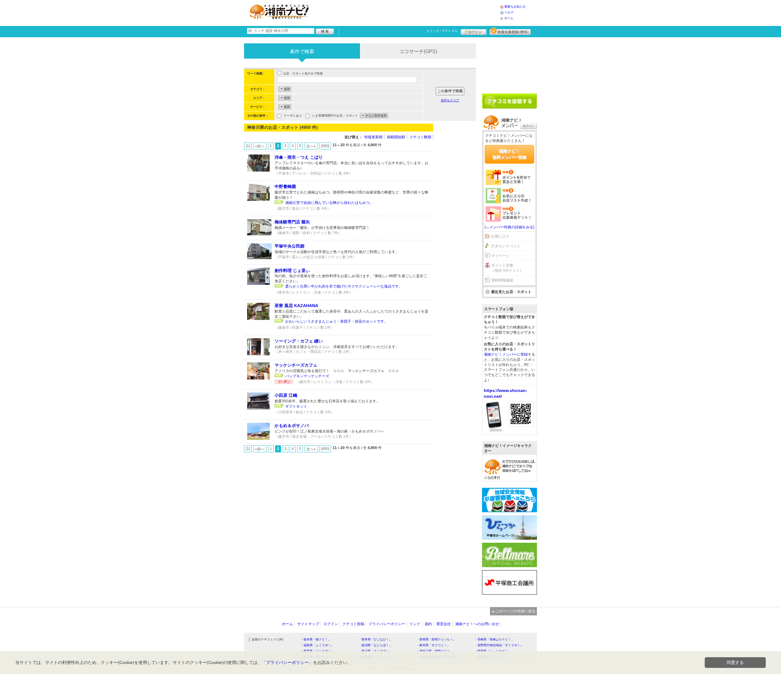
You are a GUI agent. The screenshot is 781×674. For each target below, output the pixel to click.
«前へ (260, 146)
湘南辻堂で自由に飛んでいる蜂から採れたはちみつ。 (329, 203)
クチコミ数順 (420, 137)
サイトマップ (308, 624)
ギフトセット (296, 406)
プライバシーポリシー (387, 624)
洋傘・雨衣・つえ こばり (299, 157)
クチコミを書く (509, 101)
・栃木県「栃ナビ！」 (316, 639)
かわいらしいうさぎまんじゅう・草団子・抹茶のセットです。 (336, 321)
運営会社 (443, 624)
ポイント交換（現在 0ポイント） (507, 268)
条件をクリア (450, 100)
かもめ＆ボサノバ (292, 425)
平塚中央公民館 (289, 246)
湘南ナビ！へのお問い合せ (477, 624)
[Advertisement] (407, 12)
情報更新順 (373, 137)
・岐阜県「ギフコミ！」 (433, 645)
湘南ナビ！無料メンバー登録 (509, 154)
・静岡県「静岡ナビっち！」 (436, 639)
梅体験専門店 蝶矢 (292, 221)
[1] (248, 146)
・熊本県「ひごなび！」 (375, 639)
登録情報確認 (502, 280)
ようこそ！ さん (442, 30)
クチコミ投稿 (353, 624)
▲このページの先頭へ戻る (513, 611)
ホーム (508, 18)
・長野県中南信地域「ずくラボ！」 (498, 645)
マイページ (500, 256)
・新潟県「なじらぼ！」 (375, 645)
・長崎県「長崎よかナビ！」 (494, 639)
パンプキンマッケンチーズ (307, 376)
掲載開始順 (396, 137)
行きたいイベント (505, 246)
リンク (414, 624)
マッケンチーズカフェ (296, 365)
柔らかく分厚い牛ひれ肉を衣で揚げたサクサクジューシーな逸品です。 (343, 286)
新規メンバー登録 (510, 31)
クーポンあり (293, 115)
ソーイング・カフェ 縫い (299, 341)
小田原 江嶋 (286, 395)
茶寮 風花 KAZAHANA (296, 305)
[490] (325, 146)
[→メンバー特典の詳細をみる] (509, 227)
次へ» (311, 146)
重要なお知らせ (515, 6)
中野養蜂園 (285, 186)
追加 (287, 89)
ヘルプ (508, 12)
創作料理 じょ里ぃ (292, 270)
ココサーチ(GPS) (418, 51)
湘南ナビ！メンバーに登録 (506, 354)
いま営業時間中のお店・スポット (335, 115)
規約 (428, 624)
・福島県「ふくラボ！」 (317, 645)
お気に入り (500, 236)
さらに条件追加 (376, 115)
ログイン (474, 31)
